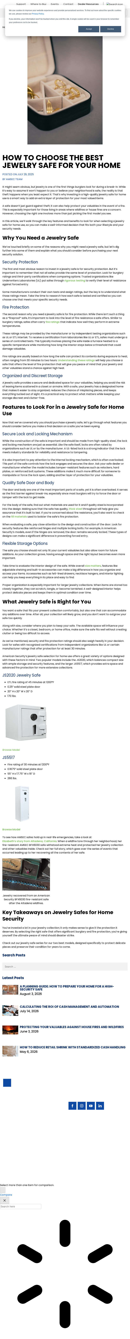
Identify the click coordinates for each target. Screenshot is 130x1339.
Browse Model (11, 829)
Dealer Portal (73, 1158)
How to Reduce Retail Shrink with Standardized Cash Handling (73, 1047)
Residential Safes (13, 1142)
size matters (93, 566)
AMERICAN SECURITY (55, 1175)
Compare (6, 1195)
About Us (8, 1158)
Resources (9, 1153)
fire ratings (53, 322)
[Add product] (2, 1190)
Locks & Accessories (15, 1148)
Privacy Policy (38, 14)
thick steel (75, 509)
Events (55, 4)
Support (21, 4)
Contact (68, 4)
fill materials (19, 516)
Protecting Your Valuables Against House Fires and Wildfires (72, 1027)
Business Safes (12, 1137)
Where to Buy (38, 4)
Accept (89, 29)
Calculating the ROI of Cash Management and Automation (69, 1007)
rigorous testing (75, 280)
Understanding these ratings (76, 360)
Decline (110, 29)
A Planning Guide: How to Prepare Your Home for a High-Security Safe (67, 988)
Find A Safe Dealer (76, 1142)
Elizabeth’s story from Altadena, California (29, 841)
